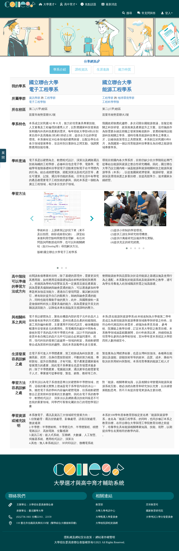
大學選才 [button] (49, 4)
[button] (58, 268)
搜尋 (129, 13)
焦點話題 (90, 4)
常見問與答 (149, 13)
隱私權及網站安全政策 (78, 537)
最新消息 (111, 4)
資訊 (34, 97)
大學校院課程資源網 (107, 523)
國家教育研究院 (154, 510)
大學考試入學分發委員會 (159, 517)
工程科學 (110, 101)
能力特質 (124, 69)
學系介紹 (59, 69)
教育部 (99, 504)
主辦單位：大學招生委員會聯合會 (35, 504)
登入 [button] (168, 13)
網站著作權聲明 (105, 537)
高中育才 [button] (69, 4)
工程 (50, 97)
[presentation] (32, 218)
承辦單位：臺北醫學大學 (29, 510)
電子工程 (37, 101)
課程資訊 (81, 69)
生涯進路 (103, 69)
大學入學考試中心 (105, 510)
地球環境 (126, 97)
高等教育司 (152, 504)
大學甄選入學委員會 (107, 517)
